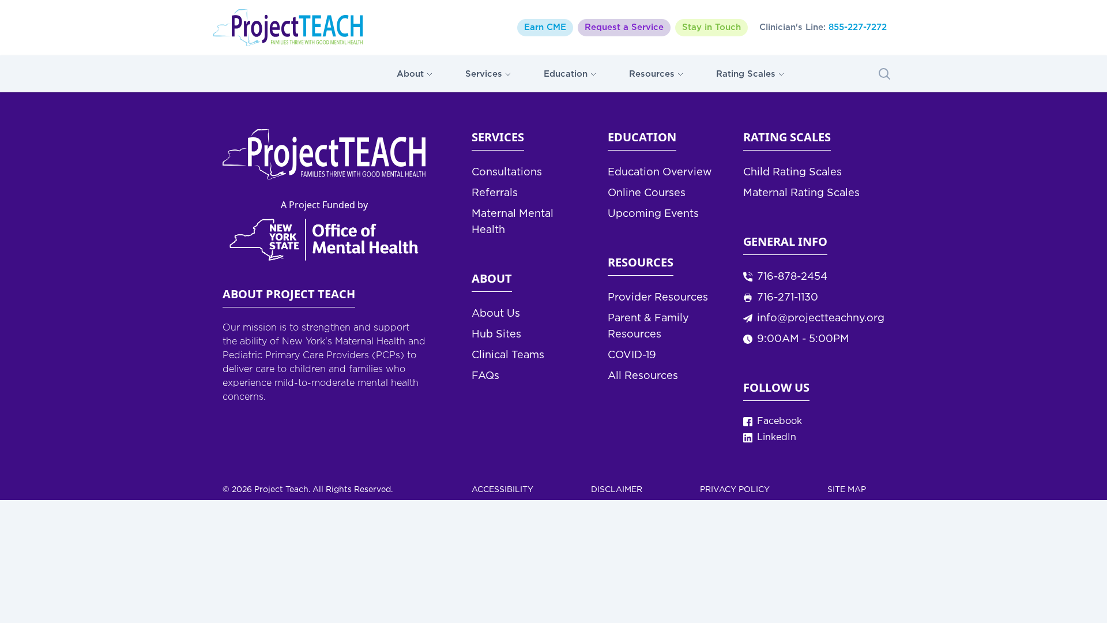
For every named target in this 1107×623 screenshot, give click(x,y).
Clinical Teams (508, 355)
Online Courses (647, 193)
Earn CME (545, 27)
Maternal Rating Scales (801, 193)
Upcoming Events (653, 214)
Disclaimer (616, 489)
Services (483, 74)
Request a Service (624, 27)
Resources (652, 74)
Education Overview (660, 172)
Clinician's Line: (823, 27)
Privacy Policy (735, 489)
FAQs (485, 376)
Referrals (495, 193)
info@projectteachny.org (820, 318)
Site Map (846, 489)
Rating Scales (745, 74)
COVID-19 (632, 355)
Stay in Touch (711, 27)
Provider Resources (658, 297)
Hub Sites (496, 334)
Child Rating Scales (792, 172)
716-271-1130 (787, 297)
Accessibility (502, 489)
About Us (496, 313)
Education (566, 74)
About (410, 74)
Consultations (507, 172)
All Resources (643, 376)
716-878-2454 (792, 277)
